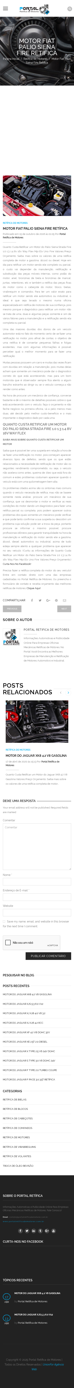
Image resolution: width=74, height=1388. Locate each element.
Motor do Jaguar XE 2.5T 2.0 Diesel (25, 1041)
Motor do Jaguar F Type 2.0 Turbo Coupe (30, 1070)
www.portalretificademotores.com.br (23, 1221)
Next (64, 609)
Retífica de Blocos (15, 1108)
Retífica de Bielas (14, 1099)
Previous (12, 609)
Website (8, 905)
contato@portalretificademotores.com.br (28, 1217)
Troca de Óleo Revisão (18, 1165)
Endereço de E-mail (16, 890)
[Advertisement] (37, 125)
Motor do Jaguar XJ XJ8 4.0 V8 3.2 (24, 1013)
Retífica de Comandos (17, 1128)
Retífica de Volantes (17, 1156)
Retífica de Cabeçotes (18, 1118)
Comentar (9, 820)
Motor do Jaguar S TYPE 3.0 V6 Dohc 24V (29, 1060)
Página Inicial (11, 58)
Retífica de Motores (35, 58)
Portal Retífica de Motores (46, 629)
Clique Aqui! (34, 588)
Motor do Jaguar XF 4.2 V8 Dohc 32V (26, 1032)
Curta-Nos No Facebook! (17, 564)
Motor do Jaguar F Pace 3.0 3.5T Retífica (29, 1079)
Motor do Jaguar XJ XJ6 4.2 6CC (23, 1022)
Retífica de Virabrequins (19, 1146)
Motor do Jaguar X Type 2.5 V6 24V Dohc (29, 1051)
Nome (7, 874)
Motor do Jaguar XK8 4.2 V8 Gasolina (36, 755)
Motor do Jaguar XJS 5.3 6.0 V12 (23, 1003)
